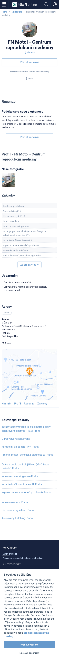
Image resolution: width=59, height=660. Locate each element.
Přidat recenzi (29, 62)
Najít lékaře (16, 12)
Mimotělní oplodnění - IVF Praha (20, 446)
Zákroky (42, 403)
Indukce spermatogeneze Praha (20, 476)
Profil (17, 403)
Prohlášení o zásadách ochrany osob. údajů (22, 558)
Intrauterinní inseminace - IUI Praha (22, 484)
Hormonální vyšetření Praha (18, 510)
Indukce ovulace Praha (15, 502)
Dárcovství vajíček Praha (16, 438)
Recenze (29, 403)
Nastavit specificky (29, 653)
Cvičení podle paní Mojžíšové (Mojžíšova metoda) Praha (25, 466)
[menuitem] (7, 404)
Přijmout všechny (29, 644)
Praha (30, 78)
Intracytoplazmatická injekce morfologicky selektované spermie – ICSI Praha (26, 428)
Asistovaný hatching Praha (17, 518)
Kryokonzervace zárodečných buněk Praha (26, 492)
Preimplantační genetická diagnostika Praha (27, 454)
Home (4, 12)
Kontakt (6, 403)
